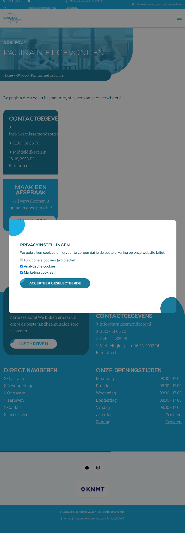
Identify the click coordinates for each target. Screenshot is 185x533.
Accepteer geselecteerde (55, 283)
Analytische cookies (39, 266)
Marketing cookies (38, 272)
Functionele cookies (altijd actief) (49, 260)
